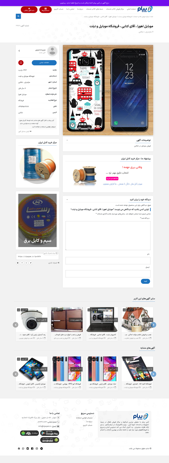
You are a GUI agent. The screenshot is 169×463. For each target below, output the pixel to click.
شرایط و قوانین (50, 127)
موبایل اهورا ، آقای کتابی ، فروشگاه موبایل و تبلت (121, 26)
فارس (43, 320)
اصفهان (78, 320)
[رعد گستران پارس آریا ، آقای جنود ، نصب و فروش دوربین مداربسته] (31, 320)
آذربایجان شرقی (40, 369)
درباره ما (75, 9)
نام (148, 254)
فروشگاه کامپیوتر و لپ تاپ (95, 338)
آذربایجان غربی (146, 369)
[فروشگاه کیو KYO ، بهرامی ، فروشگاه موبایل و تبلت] (67, 369)
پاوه (72, 369)
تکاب (139, 369)
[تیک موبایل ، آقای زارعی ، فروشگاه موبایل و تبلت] (102, 369)
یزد (114, 369)
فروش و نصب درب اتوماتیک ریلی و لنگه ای (55, 338)
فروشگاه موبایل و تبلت (125, 17)
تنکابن (141, 32)
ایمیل (147, 267)
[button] (108, 140)
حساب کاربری (54, 9)
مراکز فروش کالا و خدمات (110, 9)
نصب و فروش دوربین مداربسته (23, 338)
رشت (144, 320)
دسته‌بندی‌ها (38, 11)
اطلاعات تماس (44, 62)
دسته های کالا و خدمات (90, 9)
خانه (151, 17)
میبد (110, 369)
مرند (33, 369)
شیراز (38, 320)
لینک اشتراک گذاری (50, 253)
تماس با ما (66, 9)
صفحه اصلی (126, 9)
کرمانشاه (77, 369)
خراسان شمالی (111, 320)
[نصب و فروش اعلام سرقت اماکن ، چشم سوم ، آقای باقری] (137, 320)
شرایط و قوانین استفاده (84, 418)
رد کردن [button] (63, 3)
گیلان (148, 320)
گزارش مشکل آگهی (24, 131)
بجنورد (104, 320)
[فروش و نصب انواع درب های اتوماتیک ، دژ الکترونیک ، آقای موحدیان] (67, 320)
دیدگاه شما (144, 218)
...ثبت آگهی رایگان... (27, 11)
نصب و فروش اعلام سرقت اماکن (128, 338)
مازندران (148, 32)
